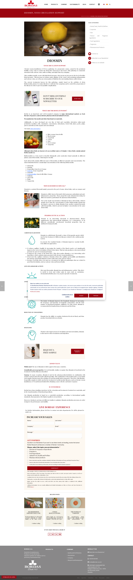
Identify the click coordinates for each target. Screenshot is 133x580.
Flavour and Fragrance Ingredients (98, 37)
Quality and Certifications (74, 553)
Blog (84, 4)
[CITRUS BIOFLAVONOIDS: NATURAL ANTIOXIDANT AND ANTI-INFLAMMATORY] (54, 503)
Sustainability (75, 4)
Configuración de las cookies (67, 295)
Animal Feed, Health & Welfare (99, 26)
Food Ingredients (34, 453)
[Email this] (60, 534)
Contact (92, 4)
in (99, 4)
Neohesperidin (31, 174)
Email (57, 426)
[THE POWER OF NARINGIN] (75, 503)
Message (30, 432)
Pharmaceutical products (37, 457)
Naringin (30, 171)
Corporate (93, 29)
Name (29, 420)
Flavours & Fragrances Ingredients (40, 449)
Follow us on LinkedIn (98, 62)
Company (64, 4)
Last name (58, 420)
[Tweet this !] (52, 534)
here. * (32, 486)
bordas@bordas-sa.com (95, 562)
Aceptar (81, 295)
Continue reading (36, 523)
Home (46, 4)
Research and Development (75, 560)
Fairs (91, 32)
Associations (71, 555)
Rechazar (96, 295)
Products (54, 4)
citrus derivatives (35, 128)
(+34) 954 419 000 (93, 558)
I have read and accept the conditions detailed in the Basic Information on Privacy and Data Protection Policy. (54, 460)
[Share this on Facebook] (49, 534)
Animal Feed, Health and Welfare (39, 455)
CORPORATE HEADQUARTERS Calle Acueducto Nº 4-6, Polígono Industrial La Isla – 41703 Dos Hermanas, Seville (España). (97, 568)
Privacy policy (101, 577)
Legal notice (83, 577)
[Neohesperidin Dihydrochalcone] (33, 503)
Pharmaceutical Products (97, 47)
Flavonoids (87, 16)
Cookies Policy (90, 577)
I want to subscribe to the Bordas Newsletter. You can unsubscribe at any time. (47, 462)
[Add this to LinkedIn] (56, 534)
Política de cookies (35, 291)
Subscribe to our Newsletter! (100, 58)
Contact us (95, 54)
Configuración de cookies (9, 577)
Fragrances (32, 451)
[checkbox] (27, 449)
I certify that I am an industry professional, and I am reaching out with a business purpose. (50, 464)
